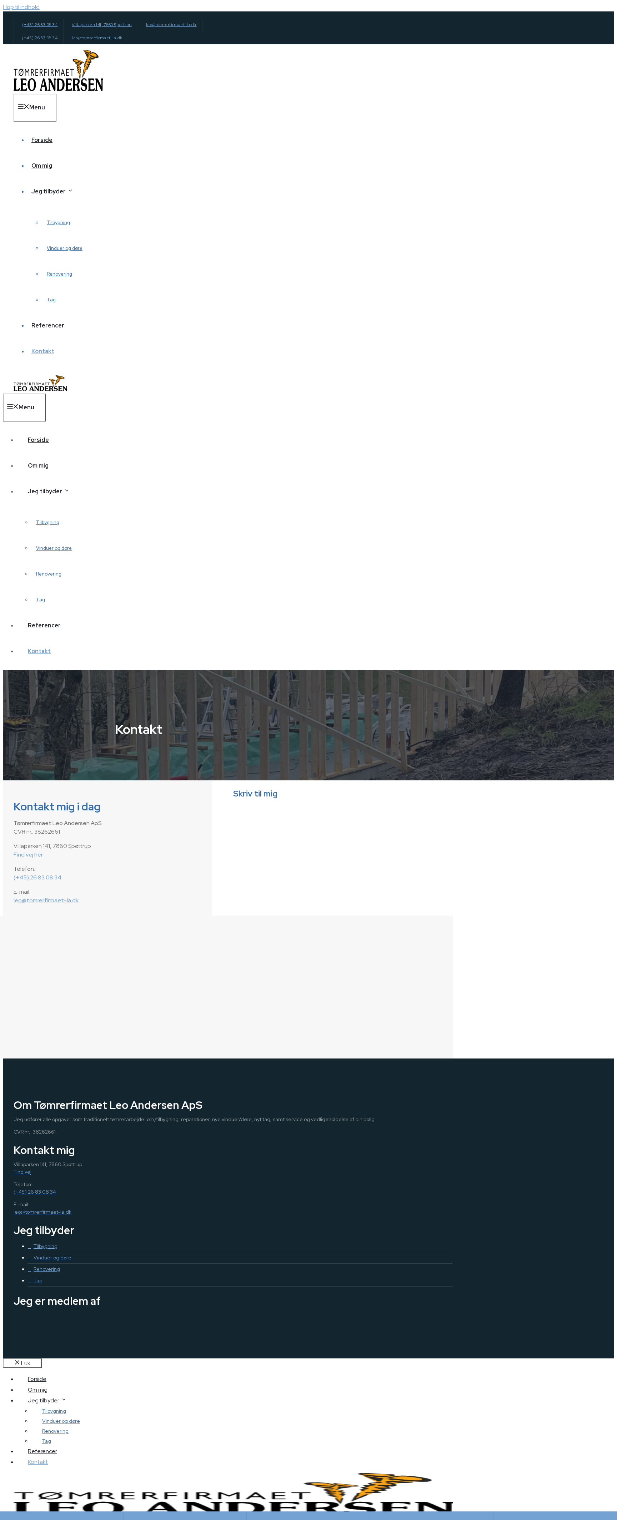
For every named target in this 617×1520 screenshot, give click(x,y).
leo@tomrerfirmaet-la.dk (171, 24)
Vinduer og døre (64, 248)
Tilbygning (58, 222)
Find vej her (28, 854)
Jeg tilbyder (48, 191)
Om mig (41, 165)
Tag (51, 300)
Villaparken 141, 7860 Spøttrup (102, 24)
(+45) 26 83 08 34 (39, 24)
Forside (41, 140)
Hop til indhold (21, 7)
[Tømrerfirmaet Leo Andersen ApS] (40, 389)
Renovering (59, 274)
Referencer (47, 325)
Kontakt (42, 351)
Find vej (22, 1172)
